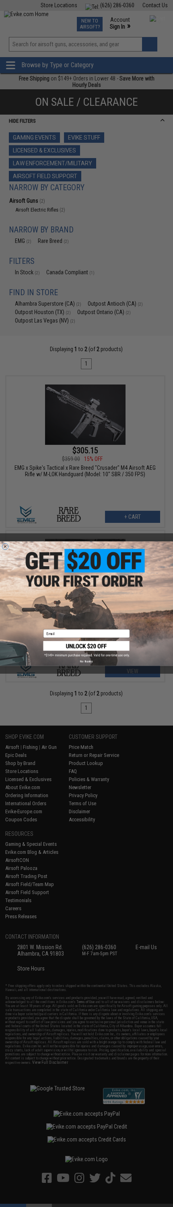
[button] (86, 649)
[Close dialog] (5, 546)
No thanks (86, 661)
